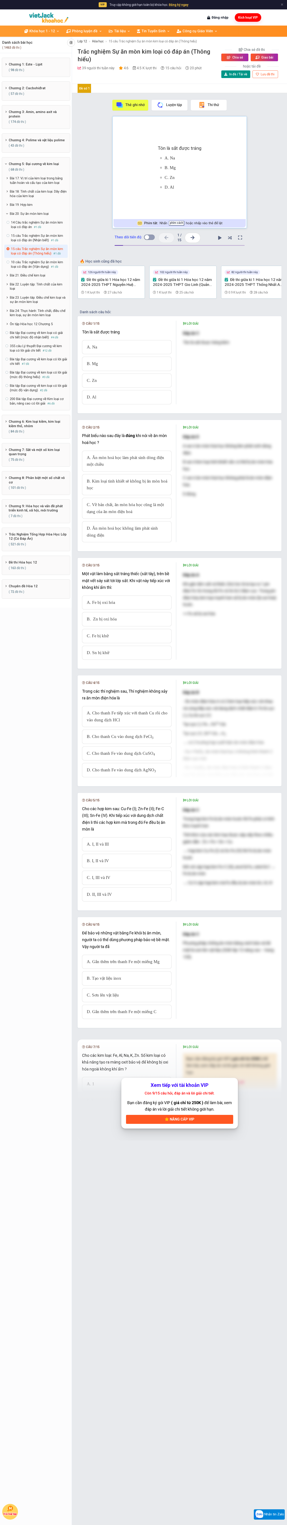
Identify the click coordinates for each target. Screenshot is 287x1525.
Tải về (238, 74)
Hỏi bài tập (10, 1514)
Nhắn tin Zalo (273, 1514)
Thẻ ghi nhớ (135, 105)
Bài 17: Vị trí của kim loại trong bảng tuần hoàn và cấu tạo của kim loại (36, 180)
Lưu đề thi (267, 74)
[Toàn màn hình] (240, 237)
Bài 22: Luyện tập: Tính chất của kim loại (36, 286)
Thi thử (213, 105)
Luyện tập (174, 105)
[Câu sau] (192, 238)
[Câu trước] (166, 238)
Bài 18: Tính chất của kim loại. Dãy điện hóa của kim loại (38, 193)
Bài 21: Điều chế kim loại (27, 275)
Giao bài (267, 57)
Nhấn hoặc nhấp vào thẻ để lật (183, 223)
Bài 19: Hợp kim (21, 205)
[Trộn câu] (230, 237)
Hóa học (98, 41)
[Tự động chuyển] (219, 237)
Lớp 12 (82, 41)
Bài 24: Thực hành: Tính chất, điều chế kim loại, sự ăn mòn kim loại (37, 313)
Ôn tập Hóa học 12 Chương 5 (31, 324)
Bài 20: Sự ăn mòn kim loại (29, 214)
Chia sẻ (237, 57)
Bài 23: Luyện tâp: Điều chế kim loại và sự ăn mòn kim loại (37, 300)
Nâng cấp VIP (181, 1119)
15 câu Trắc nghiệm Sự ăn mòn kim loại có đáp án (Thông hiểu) (153, 41)
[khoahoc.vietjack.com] (48, 18)
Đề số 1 (84, 88)
